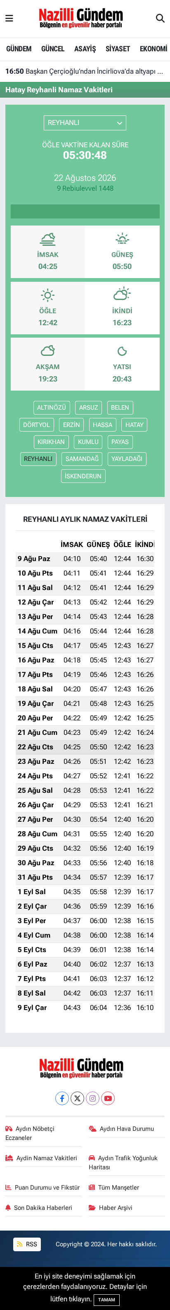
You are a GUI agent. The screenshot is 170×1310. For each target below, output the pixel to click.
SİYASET (118, 48)
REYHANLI (38, 459)
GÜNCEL (52, 48)
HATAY (134, 425)
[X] (77, 1098)
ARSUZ (88, 407)
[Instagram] (92, 1098)
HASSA (102, 425)
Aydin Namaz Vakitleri (47, 1158)
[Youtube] (108, 1098)
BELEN (120, 407)
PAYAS (120, 442)
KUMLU (88, 442)
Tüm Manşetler (118, 1187)
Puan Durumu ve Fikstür (47, 1187)
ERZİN (71, 425)
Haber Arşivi (115, 1208)
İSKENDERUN (83, 476)
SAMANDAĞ (82, 459)
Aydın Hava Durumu (127, 1128)
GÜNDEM (18, 48)
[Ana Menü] (9, 18)
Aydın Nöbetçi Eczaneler (30, 1133)
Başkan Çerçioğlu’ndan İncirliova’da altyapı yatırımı (85, 71)
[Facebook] (62, 1098)
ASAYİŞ (85, 48)
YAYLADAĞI (126, 459)
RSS (30, 1244)
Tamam (106, 1300)
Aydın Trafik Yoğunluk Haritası (123, 1162)
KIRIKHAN (51, 442)
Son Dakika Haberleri (43, 1208)
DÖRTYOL (36, 425)
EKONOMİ (154, 48)
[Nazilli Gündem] (84, 18)
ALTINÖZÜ (51, 407)
